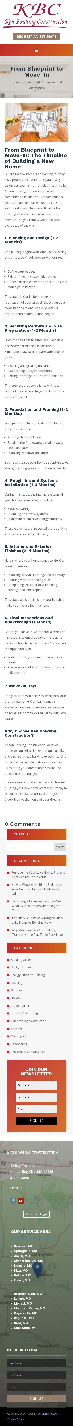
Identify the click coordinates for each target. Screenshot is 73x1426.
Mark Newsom (50, 1413)
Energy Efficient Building (28, 975)
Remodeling (19, 1044)
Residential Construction (28, 1052)
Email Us (16, 1188)
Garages (16, 990)
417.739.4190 (19, 1178)
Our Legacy (19, 1036)
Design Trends (21, 967)
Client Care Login (36, 1214)
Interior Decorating (24, 1013)
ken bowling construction (28, 1021)
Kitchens (17, 1029)
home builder (20, 1006)
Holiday (16, 998)
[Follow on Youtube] (21, 1201)
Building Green (21, 960)
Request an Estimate (36, 36)
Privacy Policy (15, 1419)
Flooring (16, 983)
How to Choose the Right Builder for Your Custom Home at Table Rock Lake (37, 889)
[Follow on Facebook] (13, 1201)
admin (20, 82)
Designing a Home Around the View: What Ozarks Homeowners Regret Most (36, 905)
